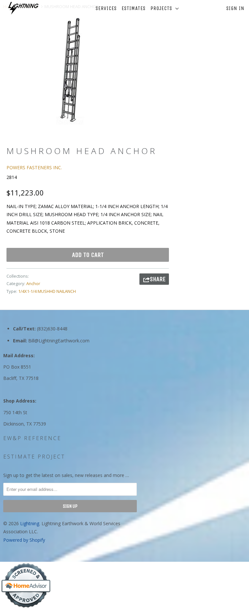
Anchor (33, 283)
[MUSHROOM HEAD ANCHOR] (70, 70)
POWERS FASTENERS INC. (34, 167)
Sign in (235, 8)
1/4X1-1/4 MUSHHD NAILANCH (47, 291)
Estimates (134, 8)
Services (106, 8)
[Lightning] (23, 8)
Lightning (29, 523)
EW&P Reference (32, 438)
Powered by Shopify (24, 540)
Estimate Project (34, 456)
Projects (162, 8)
